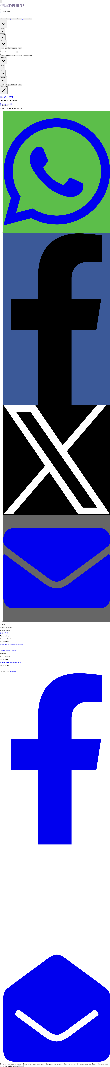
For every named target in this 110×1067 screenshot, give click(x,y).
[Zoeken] (17, 52)
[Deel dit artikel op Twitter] (56, 514)
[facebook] (56, 844)
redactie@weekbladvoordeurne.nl (10, 662)
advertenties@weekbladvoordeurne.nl (11, 645)
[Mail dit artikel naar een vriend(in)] (56, 621)
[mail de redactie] (56, 1061)
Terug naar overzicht (6, 104)
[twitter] (56, 953)
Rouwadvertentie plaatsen (8, 650)
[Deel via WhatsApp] (56, 232)
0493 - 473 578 (4, 633)
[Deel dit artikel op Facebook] (56, 404)
